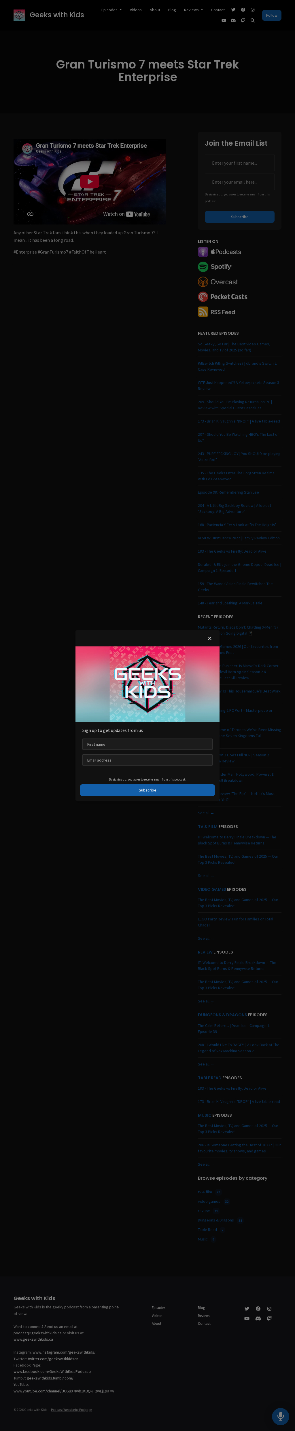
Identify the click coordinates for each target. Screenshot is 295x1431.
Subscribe (147, 790)
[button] (210, 638)
